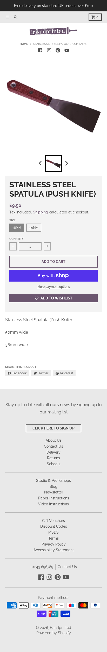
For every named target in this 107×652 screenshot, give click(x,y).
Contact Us (67, 567)
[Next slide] (66, 163)
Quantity (16, 239)
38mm (16, 228)
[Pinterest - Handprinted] (58, 50)
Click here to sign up (53, 428)
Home (24, 44)
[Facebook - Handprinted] (40, 50)
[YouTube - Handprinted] (66, 50)
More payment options (53, 287)
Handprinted (60, 628)
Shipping (40, 212)
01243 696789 (41, 567)
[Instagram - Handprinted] (49, 50)
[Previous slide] (40, 163)
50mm (33, 228)
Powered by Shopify (53, 633)
